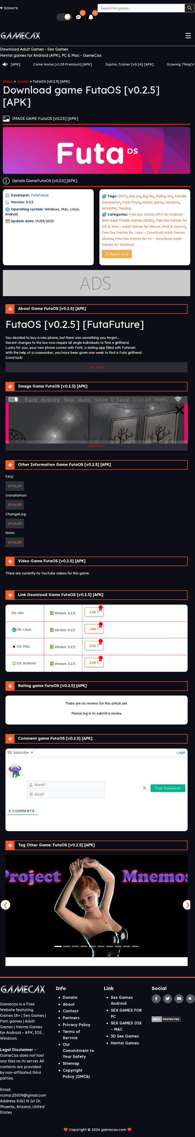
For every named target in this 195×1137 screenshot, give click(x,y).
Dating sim (164, 196)
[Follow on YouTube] (179, 998)
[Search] (190, 8)
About (69, 1004)
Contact (70, 1011)
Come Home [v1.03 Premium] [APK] (35, 64)
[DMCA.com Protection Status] (166, 1019)
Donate (11, 8)
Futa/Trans (131, 202)
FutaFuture (40, 195)
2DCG (122, 196)
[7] (90, 17)
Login (180, 752)
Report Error (119, 254)
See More (96, 367)
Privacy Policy (76, 1024)
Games (23, 81)
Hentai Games (125, 1043)
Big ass (135, 196)
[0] (78, 17)
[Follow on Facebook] (156, 998)
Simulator (109, 208)
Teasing (125, 208)
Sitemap (71, 1063)
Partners (71, 1017)
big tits (148, 196)
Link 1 (94, 612)
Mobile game (152, 202)
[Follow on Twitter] (167, 998)
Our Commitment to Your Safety (78, 1050)
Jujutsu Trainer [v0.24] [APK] (102, 64)
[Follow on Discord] (190, 998)
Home (8, 81)
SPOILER (15, 486)
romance (172, 202)
